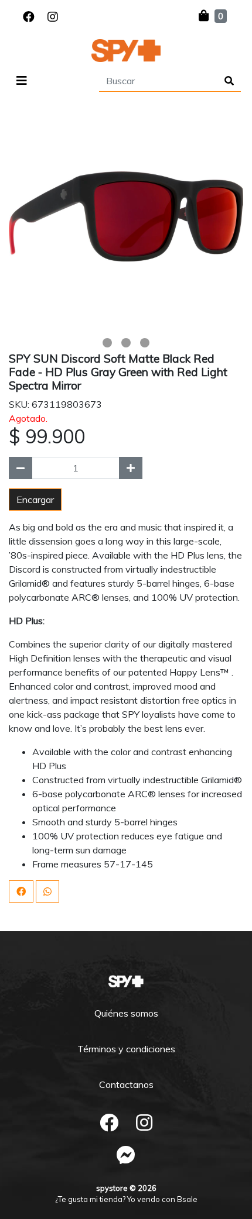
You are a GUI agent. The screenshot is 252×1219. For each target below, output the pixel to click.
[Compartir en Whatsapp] (47, 891)
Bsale (187, 1199)
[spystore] (126, 50)
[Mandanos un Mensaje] (126, 1155)
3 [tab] (144, 342)
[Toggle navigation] (22, 80)
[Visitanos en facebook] (29, 17)
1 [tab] (107, 342)
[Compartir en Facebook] (21, 891)
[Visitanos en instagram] (52, 17)
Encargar (35, 499)
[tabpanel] (126, 216)
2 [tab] (126, 342)
